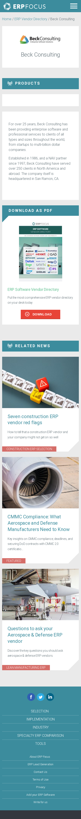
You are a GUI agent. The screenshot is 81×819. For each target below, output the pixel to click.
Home (6, 19)
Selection (40, 711)
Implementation (40, 719)
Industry (41, 727)
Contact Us (40, 772)
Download (42, 314)
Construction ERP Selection (29, 449)
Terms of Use (40, 779)
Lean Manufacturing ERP (26, 667)
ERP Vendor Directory (30, 19)
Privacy (40, 787)
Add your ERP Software (40, 794)
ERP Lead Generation (40, 764)
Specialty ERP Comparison (40, 736)
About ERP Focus (40, 756)
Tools (40, 744)
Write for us (40, 802)
